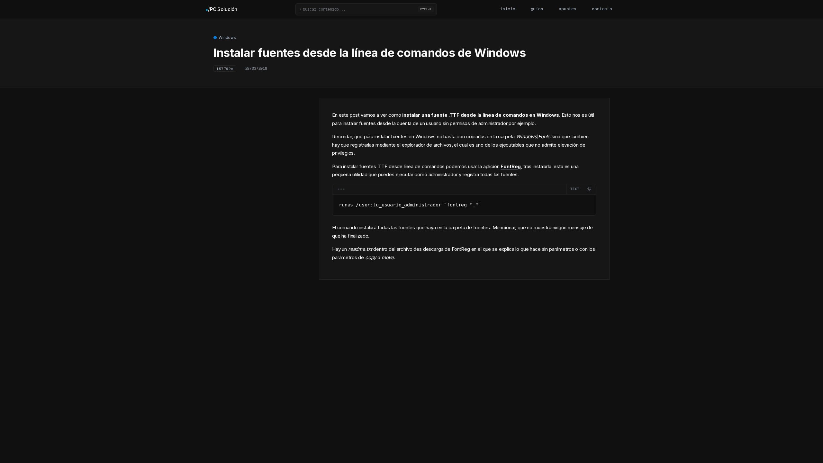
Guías (537, 9)
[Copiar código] (588, 189)
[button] (366, 9)
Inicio (507, 9)
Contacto (602, 9)
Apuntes (567, 9)
